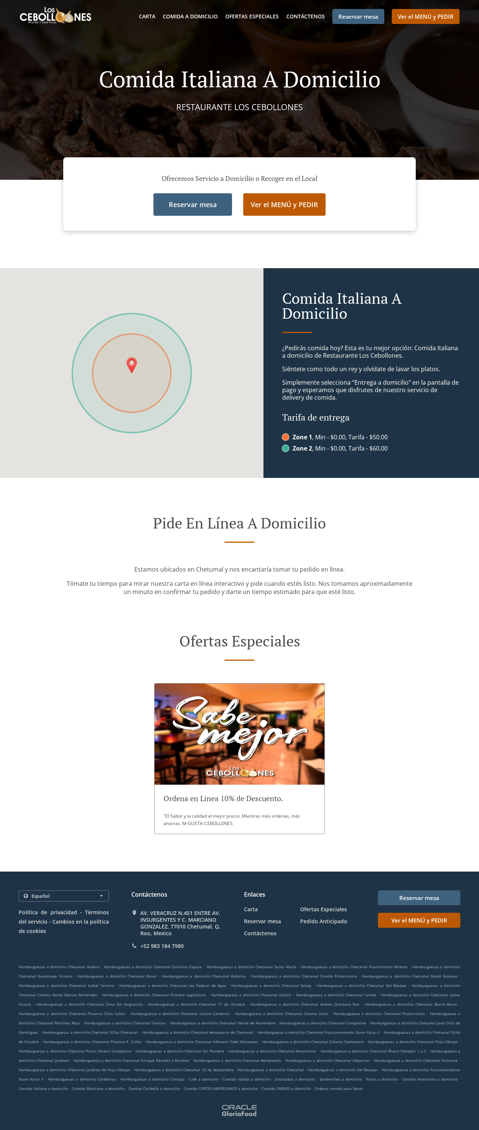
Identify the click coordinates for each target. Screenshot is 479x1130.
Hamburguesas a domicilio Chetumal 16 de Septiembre (184, 1069)
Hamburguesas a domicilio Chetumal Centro (251, 994)
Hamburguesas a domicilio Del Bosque (342, 1069)
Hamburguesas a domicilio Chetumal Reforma (204, 976)
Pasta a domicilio (382, 1079)
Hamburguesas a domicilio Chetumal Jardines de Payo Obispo (74, 1069)
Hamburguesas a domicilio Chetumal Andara (59, 966)
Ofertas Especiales (252, 16)
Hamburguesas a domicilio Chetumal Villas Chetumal (90, 1032)
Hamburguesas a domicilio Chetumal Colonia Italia (282, 1013)
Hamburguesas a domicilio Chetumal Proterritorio (379, 1013)
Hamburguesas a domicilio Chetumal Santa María (251, 966)
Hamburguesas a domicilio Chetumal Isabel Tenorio (66, 985)
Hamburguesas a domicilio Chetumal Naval (117, 976)
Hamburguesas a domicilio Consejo (152, 1079)
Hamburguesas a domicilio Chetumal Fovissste (416, 1060)
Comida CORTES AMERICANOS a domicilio (221, 1088)
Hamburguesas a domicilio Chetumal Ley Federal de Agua (172, 985)
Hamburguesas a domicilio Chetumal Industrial (327, 1060)
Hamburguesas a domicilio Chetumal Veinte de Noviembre (222, 1023)
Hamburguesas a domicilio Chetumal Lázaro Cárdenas (180, 1013)
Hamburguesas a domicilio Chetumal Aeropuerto (237, 1060)
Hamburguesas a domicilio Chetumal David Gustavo (409, 976)
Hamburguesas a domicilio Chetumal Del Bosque (361, 985)
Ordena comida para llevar (339, 1088)
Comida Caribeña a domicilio (154, 1088)
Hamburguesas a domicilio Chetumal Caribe (336, 994)
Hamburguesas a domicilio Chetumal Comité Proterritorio (304, 976)
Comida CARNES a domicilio (287, 1088)
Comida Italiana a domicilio (44, 1088)
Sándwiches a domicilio (341, 1079)
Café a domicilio (204, 1079)
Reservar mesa (262, 921)
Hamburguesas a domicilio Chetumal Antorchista (272, 1051)
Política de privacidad (48, 912)
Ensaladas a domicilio (295, 1079)
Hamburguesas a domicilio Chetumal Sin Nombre (179, 1051)
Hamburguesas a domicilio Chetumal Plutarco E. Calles (92, 1041)
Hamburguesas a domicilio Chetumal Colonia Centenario (313, 1041)
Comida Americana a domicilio (430, 1079)
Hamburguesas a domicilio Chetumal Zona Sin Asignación (89, 1004)
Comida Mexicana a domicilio (99, 1088)
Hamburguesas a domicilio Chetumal (271, 1069)
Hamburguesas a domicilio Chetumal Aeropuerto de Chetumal (197, 1032)
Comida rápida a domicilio (247, 1079)
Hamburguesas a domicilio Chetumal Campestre (323, 1023)
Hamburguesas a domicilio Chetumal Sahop (271, 985)
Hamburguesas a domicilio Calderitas (82, 1079)
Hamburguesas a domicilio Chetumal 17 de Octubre (196, 1004)
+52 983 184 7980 (162, 946)
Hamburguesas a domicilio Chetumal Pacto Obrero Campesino (75, 1051)
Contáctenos (305, 16)
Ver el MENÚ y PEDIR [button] (426, 16)
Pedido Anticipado (323, 921)
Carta (147, 16)
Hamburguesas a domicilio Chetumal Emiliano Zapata (153, 966)
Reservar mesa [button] (358, 16)
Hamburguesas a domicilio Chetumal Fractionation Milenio (354, 966)
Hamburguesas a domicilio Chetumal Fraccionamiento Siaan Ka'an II (318, 1032)
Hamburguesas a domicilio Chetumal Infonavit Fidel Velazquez (202, 1041)
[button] (239, 758)
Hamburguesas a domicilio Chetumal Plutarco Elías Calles (72, 1013)
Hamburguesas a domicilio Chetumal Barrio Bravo (411, 1004)
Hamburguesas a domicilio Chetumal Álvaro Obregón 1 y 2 (373, 1051)
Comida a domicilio (190, 16)
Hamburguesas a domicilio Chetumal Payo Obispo (412, 1041)
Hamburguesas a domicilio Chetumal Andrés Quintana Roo (304, 1004)
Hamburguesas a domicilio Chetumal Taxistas (125, 1023)
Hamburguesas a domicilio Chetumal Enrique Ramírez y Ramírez (131, 1060)
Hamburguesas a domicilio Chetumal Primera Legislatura (154, 994)
